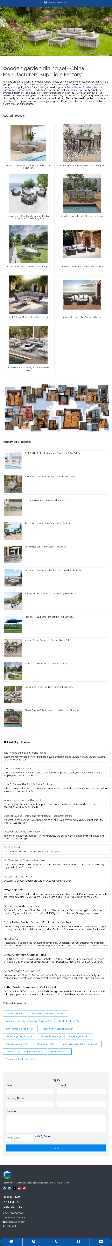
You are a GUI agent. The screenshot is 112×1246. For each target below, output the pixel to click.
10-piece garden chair (79, 1036)
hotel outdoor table (45, 1044)
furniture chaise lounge (50, 1036)
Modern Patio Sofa (60, 1051)
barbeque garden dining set (19, 1036)
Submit (56, 1148)
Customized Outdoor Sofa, (18, 90)
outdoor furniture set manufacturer (56, 1029)
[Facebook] (4, 1188)
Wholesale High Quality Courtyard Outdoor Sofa (29, 1021)
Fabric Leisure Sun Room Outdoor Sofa (80, 1044)
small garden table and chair (19, 1029)
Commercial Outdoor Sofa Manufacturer (25, 1051)
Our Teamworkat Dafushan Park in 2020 (25, 860)
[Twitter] (14, 1188)
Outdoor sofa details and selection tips (25, 831)
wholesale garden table (17, 1044)
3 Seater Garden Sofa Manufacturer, (84, 87)
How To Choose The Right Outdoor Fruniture (28, 784)
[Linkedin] (9, 1188)
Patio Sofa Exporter (15, 1013)
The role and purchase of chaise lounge (25, 752)
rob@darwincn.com (15, 1221)
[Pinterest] (24, 1188)
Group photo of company (18, 768)
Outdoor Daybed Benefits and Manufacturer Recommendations (38, 816)
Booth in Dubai (12, 847)
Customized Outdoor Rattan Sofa (21, 1059)
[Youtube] (19, 1188)
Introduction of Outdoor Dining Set (22, 800)
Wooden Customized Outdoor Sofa (48, 1013)
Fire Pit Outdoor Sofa (69, 1021)
